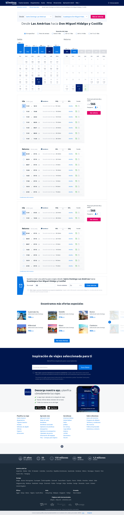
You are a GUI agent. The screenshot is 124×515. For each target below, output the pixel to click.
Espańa (69, 480)
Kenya (22, 493)
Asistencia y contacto (93, 429)
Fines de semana (44, 33)
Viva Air (65, 437)
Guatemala (71, 471)
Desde (21, 17)
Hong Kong (48, 493)
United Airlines (67, 420)
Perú (102, 471)
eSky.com (58, 500)
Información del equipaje (47, 435)
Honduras (78, 471)
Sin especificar (30, 33)
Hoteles (19, 424)
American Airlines (68, 418)
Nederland (35, 483)
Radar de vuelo (44, 420)
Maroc (27, 493)
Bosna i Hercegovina (27, 480)
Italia (95, 480)
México (84, 471)
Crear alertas (91, 285)
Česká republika (45, 480)
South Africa (39, 493)
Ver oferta (94, 113)
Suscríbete (85, 367)
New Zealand (77, 493)
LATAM (65, 433)
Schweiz (92, 483)
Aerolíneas (43, 422)
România (69, 483)
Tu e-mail (30, 285)
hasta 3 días (57, 33)
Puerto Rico (19, 474)
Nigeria (32, 493)
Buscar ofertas (98, 17)
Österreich (47, 483)
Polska (53, 483)
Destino (58, 17)
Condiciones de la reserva (26, 197)
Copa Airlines (67, 429)
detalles (71, 106)
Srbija (64, 483)
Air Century (66, 427)
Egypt (18, 493)
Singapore (62, 493)
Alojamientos (35, 3)
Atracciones (57, 3)
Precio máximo (62, 285)
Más (77, 3)
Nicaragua (91, 471)
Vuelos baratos (24, 3)
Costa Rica (49, 471)
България (37, 480)
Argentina (19, 471)
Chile (29, 471)
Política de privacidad (93, 427)
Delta (65, 422)
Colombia (42, 471)
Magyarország (20, 483)
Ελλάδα (79, 480)
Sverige (75, 483)
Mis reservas (90, 424)
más (83, 513)
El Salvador (35, 471)
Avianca (65, 431)
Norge (41, 483)
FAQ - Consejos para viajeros (48, 437)
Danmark (54, 480)
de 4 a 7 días (69, 33)
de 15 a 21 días (94, 33)
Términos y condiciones (93, 422)
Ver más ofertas (62, 341)
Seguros (19, 431)
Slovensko (82, 483)
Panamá (97, 471)
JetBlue (65, 424)
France (74, 480)
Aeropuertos (44, 429)
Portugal (58, 483)
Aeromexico (66, 435)
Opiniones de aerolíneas (47, 427)
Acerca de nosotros (92, 418)
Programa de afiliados (93, 420)
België (18, 480)
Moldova (28, 483)
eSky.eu (52, 500)
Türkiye (68, 493)
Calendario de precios (46, 433)
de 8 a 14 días (82, 33)
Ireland (91, 480)
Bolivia (25, 471)
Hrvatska (85, 480)
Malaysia (55, 493)
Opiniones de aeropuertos (48, 431)
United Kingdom (21, 486)
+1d (39, 122)
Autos (43, 3)
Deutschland (61, 480)
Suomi (87, 483)
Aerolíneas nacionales (46, 424)
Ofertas (49, 3)
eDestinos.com (66, 500)
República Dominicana (60, 471)
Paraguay (27, 474)
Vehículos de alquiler (23, 427)
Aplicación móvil (68, 3)
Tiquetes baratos (22, 422)
